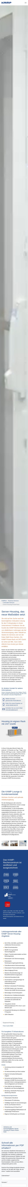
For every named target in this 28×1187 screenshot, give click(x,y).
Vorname (4, 1182)
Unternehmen (6, 1175)
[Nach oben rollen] (24, 1183)
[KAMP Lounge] (5, 843)
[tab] (8, 1022)
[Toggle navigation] (25, 2)
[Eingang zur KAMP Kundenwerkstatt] (22, 843)
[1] (7, 2)
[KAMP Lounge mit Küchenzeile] (14, 843)
